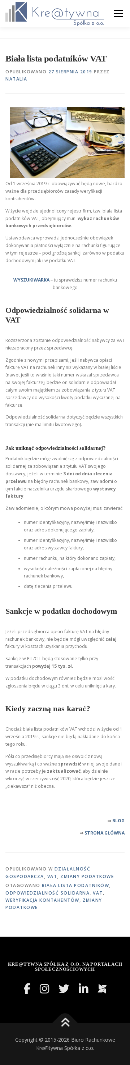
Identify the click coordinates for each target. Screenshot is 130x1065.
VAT (52, 876)
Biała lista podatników (75, 885)
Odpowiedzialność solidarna (47, 893)
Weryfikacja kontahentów (42, 900)
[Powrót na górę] (65, 1023)
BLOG (118, 821)
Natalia (16, 79)
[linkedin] (83, 988)
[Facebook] (26, 988)
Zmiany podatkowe (87, 876)
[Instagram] (44, 988)
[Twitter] (63, 988)
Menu (118, 13)
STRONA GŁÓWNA (104, 833)
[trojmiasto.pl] (102, 988)
